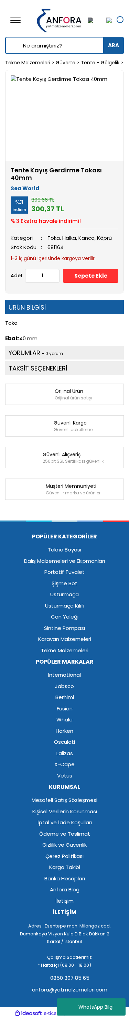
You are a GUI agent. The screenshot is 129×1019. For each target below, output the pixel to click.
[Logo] (59, 19)
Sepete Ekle (90, 276)
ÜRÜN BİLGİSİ (27, 307)
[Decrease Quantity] (30, 275)
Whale (64, 719)
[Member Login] (94, 20)
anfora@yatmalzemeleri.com (69, 989)
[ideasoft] (28, 1013)
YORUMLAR (36, 352)
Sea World (25, 188)
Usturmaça (64, 594)
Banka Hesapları (64, 878)
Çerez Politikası (64, 856)
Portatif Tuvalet (64, 572)
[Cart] (107, 20)
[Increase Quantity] (54, 275)
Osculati (64, 742)
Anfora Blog (64, 889)
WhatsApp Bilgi (96, 1007)
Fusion (65, 708)
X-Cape (64, 764)
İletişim (64, 900)
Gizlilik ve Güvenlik (64, 844)
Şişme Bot (64, 583)
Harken (64, 730)
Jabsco (64, 686)
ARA (113, 45)
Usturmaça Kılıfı (64, 605)
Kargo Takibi (64, 867)
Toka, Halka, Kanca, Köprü (79, 238)
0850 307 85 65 (69, 978)
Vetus (64, 775)
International (64, 674)
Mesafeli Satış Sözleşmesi (64, 800)
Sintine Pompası (64, 628)
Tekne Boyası (64, 549)
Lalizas (64, 753)
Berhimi (64, 697)
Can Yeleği (64, 616)
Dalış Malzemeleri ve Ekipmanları (64, 561)
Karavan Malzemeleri (64, 639)
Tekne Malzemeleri (64, 650)
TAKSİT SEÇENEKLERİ (38, 368)
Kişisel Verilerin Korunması (64, 811)
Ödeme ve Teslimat (64, 833)
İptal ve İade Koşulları (64, 822)
